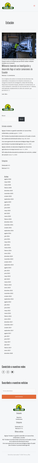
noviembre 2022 (8, 293)
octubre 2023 (8, 262)
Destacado (4, 165)
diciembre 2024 (8, 222)
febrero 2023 (8, 285)
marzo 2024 (7, 247)
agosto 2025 (7, 202)
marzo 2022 (7, 313)
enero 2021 (7, 350)
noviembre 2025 (8, 193)
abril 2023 (7, 279)
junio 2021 (7, 339)
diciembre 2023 (8, 256)
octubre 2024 (8, 227)
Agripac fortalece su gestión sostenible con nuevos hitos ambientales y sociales (19, 437)
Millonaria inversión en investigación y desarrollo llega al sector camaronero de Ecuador (17, 69)
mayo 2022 (7, 310)
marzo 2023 (7, 282)
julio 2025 (7, 205)
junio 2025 (7, 207)
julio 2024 (7, 236)
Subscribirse (19, 397)
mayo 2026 (7, 182)
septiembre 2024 (9, 230)
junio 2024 (7, 239)
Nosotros (19, 417)
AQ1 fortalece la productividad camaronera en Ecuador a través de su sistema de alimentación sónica (18, 137)
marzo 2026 (7, 185)
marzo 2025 (7, 216)
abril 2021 (7, 345)
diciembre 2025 (8, 190)
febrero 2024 (8, 250)
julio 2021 (7, 336)
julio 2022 (7, 305)
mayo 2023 (7, 276)
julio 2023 (7, 270)
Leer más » (5, 94)
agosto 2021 (7, 333)
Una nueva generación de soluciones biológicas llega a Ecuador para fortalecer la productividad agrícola (18, 142)
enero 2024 (7, 253)
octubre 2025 (8, 196)
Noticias (4, 75)
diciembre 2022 (8, 290)
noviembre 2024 (8, 225)
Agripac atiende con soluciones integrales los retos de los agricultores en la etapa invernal (17, 148)
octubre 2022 (8, 296)
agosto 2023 (7, 267)
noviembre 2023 (8, 259)
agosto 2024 (7, 233)
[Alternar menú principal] (34, 6)
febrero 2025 (8, 219)
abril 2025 (7, 213)
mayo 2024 (7, 242)
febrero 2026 (8, 187)
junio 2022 (7, 307)
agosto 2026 (7, 179)
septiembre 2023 (9, 265)
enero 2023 (7, 287)
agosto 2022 (7, 302)
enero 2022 (7, 319)
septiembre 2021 (9, 330)
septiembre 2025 (9, 199)
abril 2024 (7, 245)
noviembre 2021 (8, 324)
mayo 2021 (7, 342)
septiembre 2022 (9, 299)
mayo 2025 (7, 210)
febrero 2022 (8, 316)
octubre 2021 (8, 327)
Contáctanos (19, 419)
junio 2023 (7, 273)
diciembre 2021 (8, 322)
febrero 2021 (8, 347)
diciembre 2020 (8, 353)
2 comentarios (11, 75)
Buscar (3, 115)
